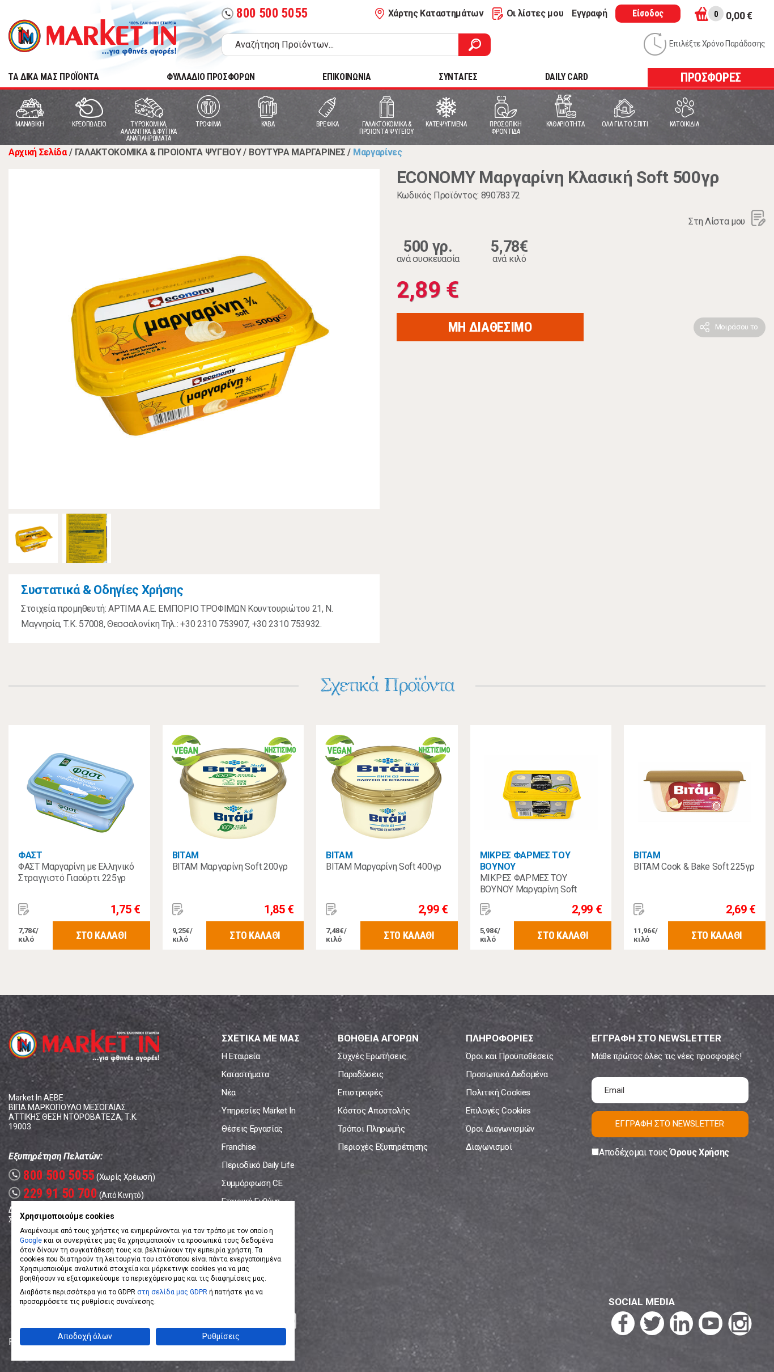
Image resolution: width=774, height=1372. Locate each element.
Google (31, 1240)
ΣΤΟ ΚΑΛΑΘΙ (101, 935)
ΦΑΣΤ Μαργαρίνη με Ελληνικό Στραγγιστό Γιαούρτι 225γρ (76, 872)
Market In (92, 37)
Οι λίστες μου (535, 13)
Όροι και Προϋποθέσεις (509, 1056)
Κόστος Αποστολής (374, 1111)
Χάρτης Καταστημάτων (436, 13)
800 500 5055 (266, 13)
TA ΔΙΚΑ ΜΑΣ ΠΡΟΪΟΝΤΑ (53, 76)
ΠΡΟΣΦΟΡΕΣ (711, 77)
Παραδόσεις (360, 1074)
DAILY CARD (566, 76)
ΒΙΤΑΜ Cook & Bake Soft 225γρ (693, 866)
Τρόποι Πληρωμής (371, 1129)
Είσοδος (648, 13)
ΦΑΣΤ (30, 855)
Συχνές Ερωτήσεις (372, 1056)
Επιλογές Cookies (498, 1111)
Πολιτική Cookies (498, 1092)
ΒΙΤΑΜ (185, 855)
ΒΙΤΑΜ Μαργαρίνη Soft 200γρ (230, 866)
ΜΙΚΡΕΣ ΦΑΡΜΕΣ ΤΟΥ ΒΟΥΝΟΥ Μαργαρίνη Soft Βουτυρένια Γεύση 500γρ (528, 889)
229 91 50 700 (54, 1193)
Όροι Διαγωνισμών (500, 1129)
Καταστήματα (245, 1074)
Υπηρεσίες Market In (259, 1111)
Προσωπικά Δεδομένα (506, 1074)
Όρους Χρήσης (699, 1152)
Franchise (239, 1147)
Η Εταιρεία (241, 1056)
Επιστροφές (360, 1092)
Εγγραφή (589, 13)
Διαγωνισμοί (489, 1147)
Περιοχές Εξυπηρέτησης (382, 1147)
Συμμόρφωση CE (252, 1183)
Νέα (229, 1092)
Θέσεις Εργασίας (252, 1129)
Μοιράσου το (736, 327)
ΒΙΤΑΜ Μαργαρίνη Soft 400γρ (383, 866)
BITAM (646, 855)
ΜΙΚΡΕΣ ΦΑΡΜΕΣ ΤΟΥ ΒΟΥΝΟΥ (525, 861)
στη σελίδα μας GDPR (172, 1292)
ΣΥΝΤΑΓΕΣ (458, 76)
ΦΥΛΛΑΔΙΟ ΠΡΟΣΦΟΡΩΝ (211, 76)
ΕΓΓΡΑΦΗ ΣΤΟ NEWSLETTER (669, 1124)
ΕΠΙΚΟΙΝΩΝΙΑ (346, 76)
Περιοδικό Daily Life (258, 1165)
